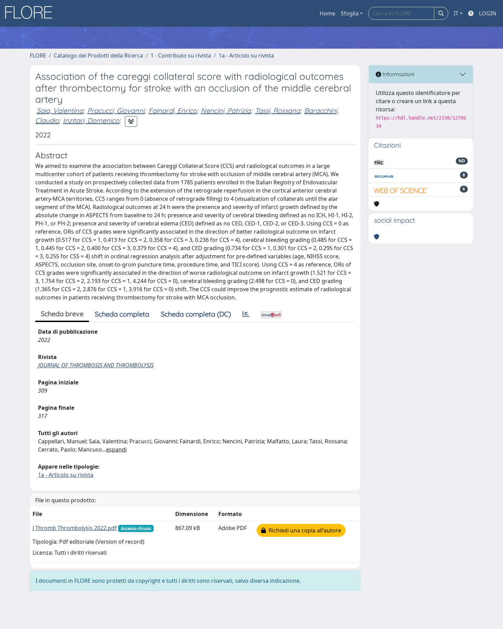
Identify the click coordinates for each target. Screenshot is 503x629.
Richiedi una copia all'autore (303, 530)
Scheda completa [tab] (122, 314)
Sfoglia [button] (350, 13)
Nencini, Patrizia (226, 110)
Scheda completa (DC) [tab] (196, 314)
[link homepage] (31, 13)
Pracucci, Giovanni (115, 110)
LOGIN (487, 13)
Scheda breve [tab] (62, 313)
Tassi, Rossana (277, 110)
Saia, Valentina (60, 110)
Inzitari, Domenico (91, 120)
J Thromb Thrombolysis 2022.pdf (75, 528)
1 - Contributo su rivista (181, 55)
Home (327, 13)
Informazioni (397, 74)
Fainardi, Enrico (173, 110)
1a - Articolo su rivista (246, 55)
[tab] (246, 314)
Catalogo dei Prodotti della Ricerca (98, 55)
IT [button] (456, 13)
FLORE (38, 55)
